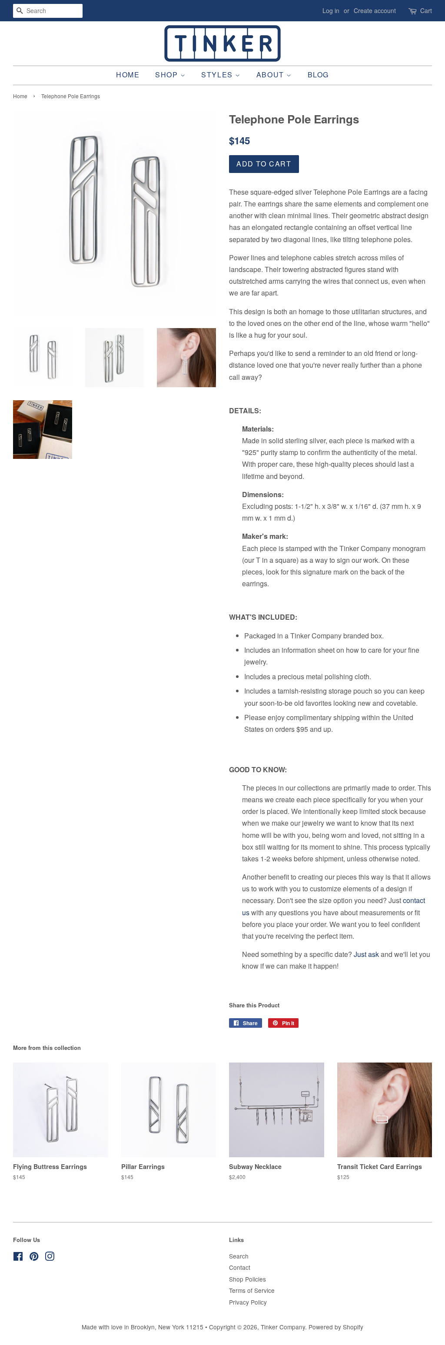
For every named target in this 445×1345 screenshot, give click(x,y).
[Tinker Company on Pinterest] (34, 1257)
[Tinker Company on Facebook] (18, 1257)
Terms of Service (252, 1290)
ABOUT (271, 75)
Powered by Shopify (336, 1326)
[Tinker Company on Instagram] (49, 1257)
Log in (330, 10)
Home (20, 96)
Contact (239, 1267)
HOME (127, 75)
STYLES (218, 75)
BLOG (318, 75)
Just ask (366, 954)
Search (239, 1256)
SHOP (167, 75)
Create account (375, 10)
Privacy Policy (248, 1302)
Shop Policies (247, 1279)
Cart (426, 10)
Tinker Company (283, 1326)
